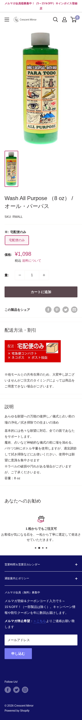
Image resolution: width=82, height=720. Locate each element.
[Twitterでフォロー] (16, 690)
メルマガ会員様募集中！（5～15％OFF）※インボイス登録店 (41, 6)
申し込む (18, 653)
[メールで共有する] (74, 309)
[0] (74, 19)
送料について (31, 260)
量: (7, 275)
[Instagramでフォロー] (25, 690)
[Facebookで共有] (48, 309)
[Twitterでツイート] (65, 309)
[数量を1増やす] (44, 275)
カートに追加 (41, 292)
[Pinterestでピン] (57, 309)
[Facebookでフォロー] (8, 690)
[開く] (55, 19)
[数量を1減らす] (20, 275)
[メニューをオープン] (7, 19)
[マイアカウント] (64, 19)
